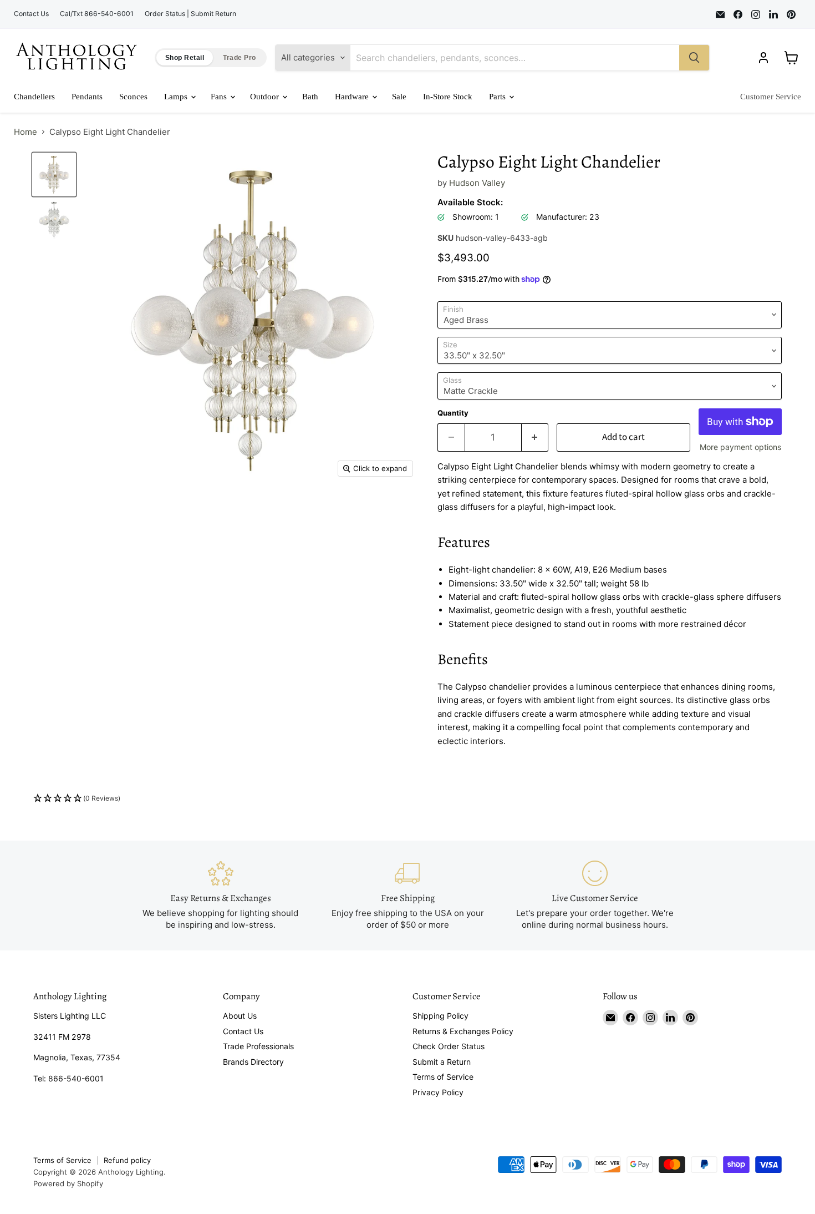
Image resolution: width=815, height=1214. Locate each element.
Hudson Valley (477, 183)
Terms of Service (442, 1076)
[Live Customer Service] (595, 895)
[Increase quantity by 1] (535, 437)
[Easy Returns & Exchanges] (220, 895)
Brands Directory (253, 1061)
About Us (240, 1015)
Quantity (452, 413)
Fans (220, 96)
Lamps (177, 96)
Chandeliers (34, 96)
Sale (399, 96)
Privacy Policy (437, 1092)
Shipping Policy (440, 1015)
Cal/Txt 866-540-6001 (97, 14)
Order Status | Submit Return (190, 14)
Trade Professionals (258, 1046)
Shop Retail (184, 58)
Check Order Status (448, 1046)
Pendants (87, 96)
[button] (407, 799)
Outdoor (265, 96)
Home (25, 131)
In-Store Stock (447, 96)
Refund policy (127, 1160)
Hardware (353, 96)
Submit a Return (441, 1061)
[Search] (694, 57)
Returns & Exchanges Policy (462, 1031)
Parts (498, 96)
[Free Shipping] (407, 895)
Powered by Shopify (68, 1183)
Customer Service (770, 96)
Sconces (133, 96)
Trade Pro (239, 58)
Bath (310, 96)
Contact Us (31, 14)
